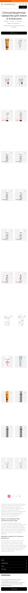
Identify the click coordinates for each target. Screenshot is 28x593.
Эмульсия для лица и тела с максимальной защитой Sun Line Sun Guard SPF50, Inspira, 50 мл (20, 477)
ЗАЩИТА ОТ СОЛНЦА (13, 23)
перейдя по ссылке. (6, 585)
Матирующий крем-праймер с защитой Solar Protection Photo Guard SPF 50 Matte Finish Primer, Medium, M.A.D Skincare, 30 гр (20, 172)
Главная (6, 21)
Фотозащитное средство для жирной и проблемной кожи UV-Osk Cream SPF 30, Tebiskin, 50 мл (20, 410)
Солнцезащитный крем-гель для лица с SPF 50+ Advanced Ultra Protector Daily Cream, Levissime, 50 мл (21, 375)
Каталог (12, 21)
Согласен (14, 589)
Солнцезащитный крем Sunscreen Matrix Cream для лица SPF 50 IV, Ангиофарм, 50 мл (21, 94)
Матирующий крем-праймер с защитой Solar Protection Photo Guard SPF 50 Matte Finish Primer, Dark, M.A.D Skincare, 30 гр (7, 210)
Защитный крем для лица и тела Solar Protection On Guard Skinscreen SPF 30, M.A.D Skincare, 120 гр (7, 129)
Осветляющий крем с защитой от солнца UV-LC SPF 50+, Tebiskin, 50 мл (7, 444)
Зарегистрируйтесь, (5, 1)
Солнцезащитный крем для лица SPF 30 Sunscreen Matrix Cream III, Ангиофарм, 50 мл (8, 94)
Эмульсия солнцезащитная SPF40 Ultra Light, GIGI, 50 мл (7, 409)
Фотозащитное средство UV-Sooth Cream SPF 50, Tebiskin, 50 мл (20, 444)
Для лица (19, 21)
